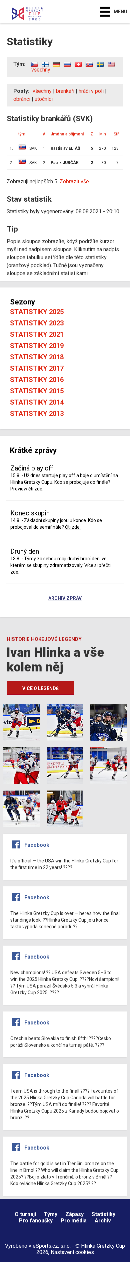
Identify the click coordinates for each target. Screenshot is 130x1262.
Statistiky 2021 (37, 334)
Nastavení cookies (72, 1252)
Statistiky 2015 (37, 391)
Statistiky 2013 (37, 414)
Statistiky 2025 (37, 312)
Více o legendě (40, 688)
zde (38, 488)
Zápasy (74, 1214)
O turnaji (25, 1214)
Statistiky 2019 (37, 346)
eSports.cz (45, 1246)
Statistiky (103, 1214)
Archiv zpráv (65, 598)
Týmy (50, 1214)
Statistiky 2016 (37, 380)
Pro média (74, 1220)
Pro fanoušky (36, 1220)
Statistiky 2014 (37, 402)
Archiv (103, 1220)
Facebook (36, 845)
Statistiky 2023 (37, 323)
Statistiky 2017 (37, 368)
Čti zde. (73, 527)
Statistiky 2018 (37, 357)
